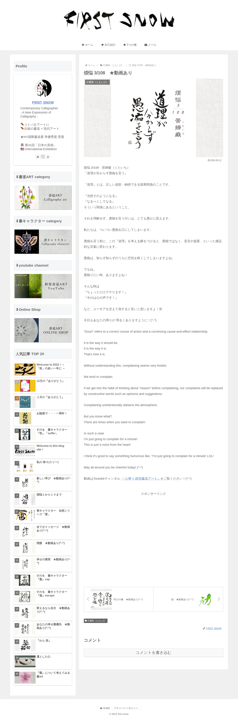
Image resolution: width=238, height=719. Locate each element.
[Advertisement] (153, 538)
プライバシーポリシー (126, 708)
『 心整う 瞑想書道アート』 (140, 478)
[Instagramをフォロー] (43, 156)
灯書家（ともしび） (97, 620)
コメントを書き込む (153, 652)
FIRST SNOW (43, 102)
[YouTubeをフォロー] (48, 156)
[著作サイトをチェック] (38, 156)
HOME (106, 708)
